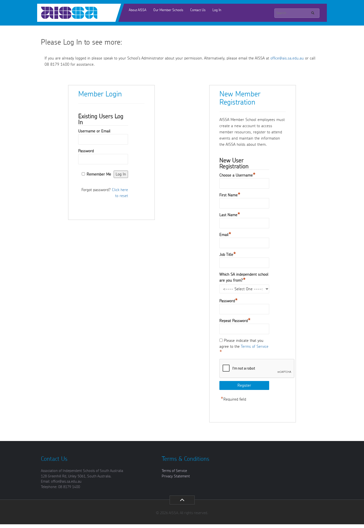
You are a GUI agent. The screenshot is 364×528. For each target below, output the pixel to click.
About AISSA (137, 10)
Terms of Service (254, 347)
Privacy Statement (176, 476)
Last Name (229, 215)
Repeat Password (235, 321)
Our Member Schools (168, 10)
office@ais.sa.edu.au (287, 58)
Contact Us (198, 10)
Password (86, 151)
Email (225, 235)
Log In (216, 10)
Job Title (227, 255)
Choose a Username (237, 175)
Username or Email (94, 131)
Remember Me (99, 174)
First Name (229, 195)
